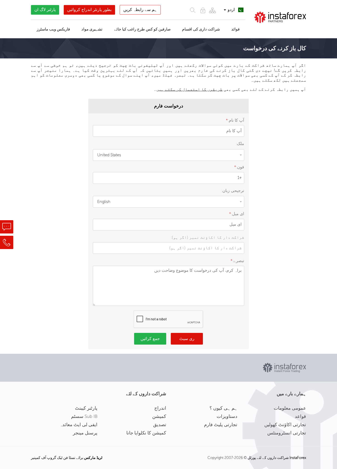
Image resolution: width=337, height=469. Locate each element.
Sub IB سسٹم (84, 416)
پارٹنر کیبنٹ (86, 408)
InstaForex (298, 457)
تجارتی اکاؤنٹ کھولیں (285, 424)
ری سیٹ (186, 338)
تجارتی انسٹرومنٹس (286, 433)
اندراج (160, 408)
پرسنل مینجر (85, 433)
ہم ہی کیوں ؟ (223, 408)
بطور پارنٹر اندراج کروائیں (89, 9)
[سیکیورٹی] (203, 10)
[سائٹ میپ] (212, 10)
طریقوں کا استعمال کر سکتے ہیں (189, 89)
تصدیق (159, 424)
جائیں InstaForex (283, 28)
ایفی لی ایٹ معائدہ (78, 424)
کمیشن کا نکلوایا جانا (146, 433)
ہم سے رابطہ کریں (140, 9)
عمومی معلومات (290, 408)
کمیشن (159, 416)
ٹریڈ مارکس (93, 457)
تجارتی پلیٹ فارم (220, 424)
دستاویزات (227, 416)
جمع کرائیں (150, 338)
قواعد (300, 416)
